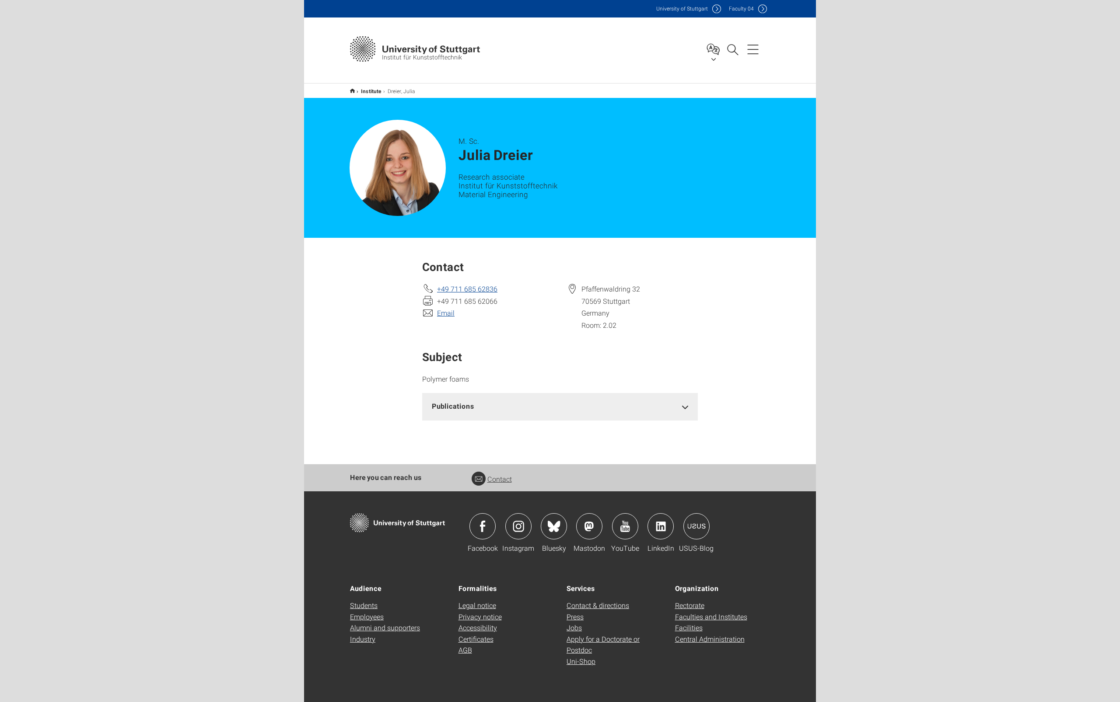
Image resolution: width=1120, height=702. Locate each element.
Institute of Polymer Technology (352, 90)
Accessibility (477, 627)
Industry (362, 638)
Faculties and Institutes (711, 616)
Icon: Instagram (518, 526)
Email (446, 312)
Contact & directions (598, 605)
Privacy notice (480, 616)
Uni (682, 8)
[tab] (560, 406)
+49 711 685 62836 (467, 288)
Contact (499, 478)
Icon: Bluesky (554, 526)
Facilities (689, 627)
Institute (371, 90)
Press (575, 616)
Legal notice (477, 605)
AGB (465, 649)
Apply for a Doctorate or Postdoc (603, 644)
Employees (367, 616)
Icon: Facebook (482, 526)
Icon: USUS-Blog (696, 526)
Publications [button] (453, 405)
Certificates (476, 638)
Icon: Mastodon (589, 526)
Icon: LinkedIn (661, 526)
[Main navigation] (753, 49)
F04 (741, 8)
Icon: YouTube (625, 526)
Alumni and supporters (385, 627)
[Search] (732, 49)
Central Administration (710, 638)
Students (364, 605)
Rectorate (689, 605)
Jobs (574, 627)
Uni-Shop (581, 661)
